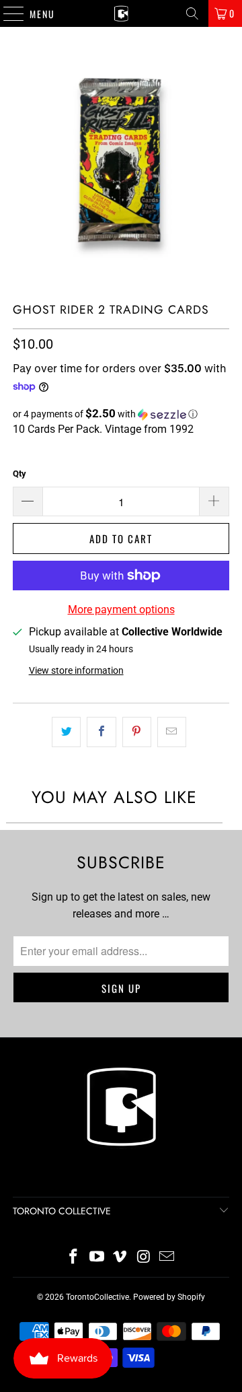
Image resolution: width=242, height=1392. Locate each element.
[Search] (192, 13)
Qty (19, 473)
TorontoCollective (97, 1297)
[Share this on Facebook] (101, 732)
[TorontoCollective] (121, 13)
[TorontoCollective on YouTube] (97, 1257)
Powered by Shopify (169, 1297)
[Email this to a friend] (171, 732)
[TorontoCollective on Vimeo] (120, 1257)
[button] (121, 414)
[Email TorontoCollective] (167, 1257)
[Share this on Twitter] (66, 732)
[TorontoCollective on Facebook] (74, 1257)
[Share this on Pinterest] (136, 732)
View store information (76, 670)
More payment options (121, 609)
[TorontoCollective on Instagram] (144, 1257)
